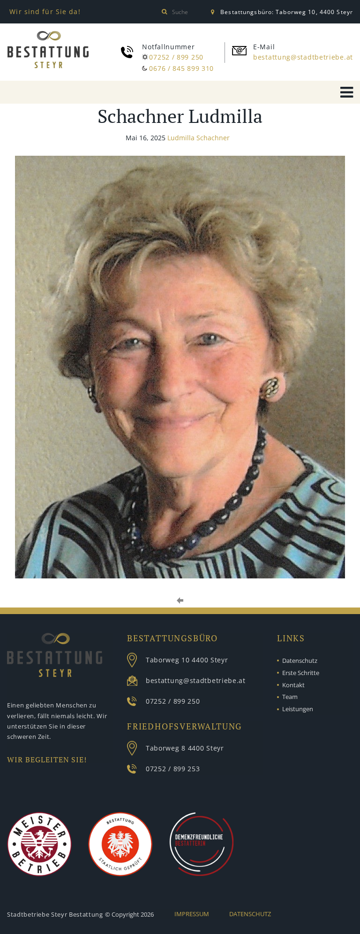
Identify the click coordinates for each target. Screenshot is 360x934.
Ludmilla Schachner (198, 137)
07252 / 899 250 (176, 57)
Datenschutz (299, 660)
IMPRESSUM (191, 914)
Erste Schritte (300, 672)
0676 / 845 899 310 (181, 68)
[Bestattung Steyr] (48, 51)
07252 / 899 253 (173, 768)
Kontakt (293, 685)
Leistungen (297, 709)
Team (290, 696)
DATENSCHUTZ (250, 914)
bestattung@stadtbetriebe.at (303, 57)
